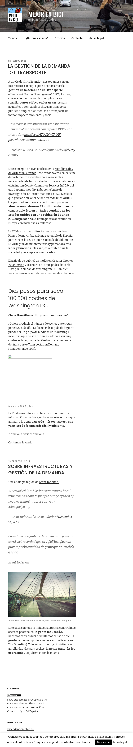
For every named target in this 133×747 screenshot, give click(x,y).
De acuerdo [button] (103, 742)
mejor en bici (45, 13)
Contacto (77, 38)
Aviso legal (96, 38)
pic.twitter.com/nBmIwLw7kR (28, 140)
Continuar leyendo (20, 442)
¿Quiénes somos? (37, 38)
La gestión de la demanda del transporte (39, 69)
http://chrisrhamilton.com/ (51, 315)
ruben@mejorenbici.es (20, 729)
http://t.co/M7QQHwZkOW (42, 135)
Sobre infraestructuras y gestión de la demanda (40, 469)
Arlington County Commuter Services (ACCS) (40, 185)
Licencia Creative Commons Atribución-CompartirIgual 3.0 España (26, 707)
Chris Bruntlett (32, 81)
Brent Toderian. (49, 482)
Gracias (60, 38)
